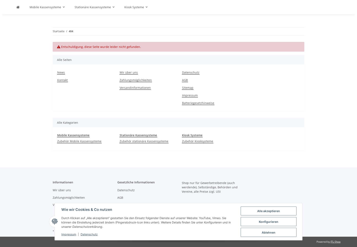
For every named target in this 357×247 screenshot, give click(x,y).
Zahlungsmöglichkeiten (136, 80)
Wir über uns (129, 72)
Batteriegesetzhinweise (198, 103)
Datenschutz (190, 72)
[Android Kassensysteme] (18, 7)
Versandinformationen (135, 88)
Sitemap (187, 88)
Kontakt (62, 80)
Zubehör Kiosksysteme (197, 141)
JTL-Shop (335, 241)
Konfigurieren (268, 221)
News (61, 72)
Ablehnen (268, 232)
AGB (185, 80)
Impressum (190, 95)
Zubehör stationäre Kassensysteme (144, 141)
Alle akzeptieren (268, 211)
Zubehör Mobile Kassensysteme (79, 141)
